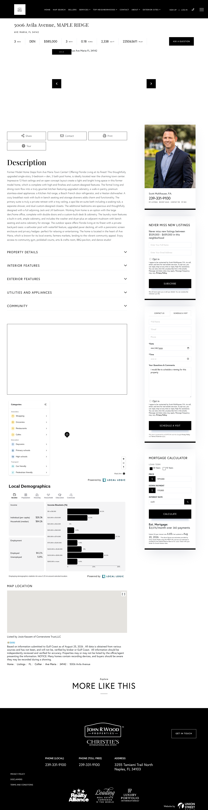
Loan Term (155, 464)
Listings (21, 664)
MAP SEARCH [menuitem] (59, 10)
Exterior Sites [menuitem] (150, 10)
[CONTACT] (181, 41)
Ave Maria (50, 664)
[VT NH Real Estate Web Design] (186, 806)
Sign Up (173, 10)
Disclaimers (16, 779)
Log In (184, 10)
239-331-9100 (193, 9)
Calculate (170, 514)
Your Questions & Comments (162, 365)
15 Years (169, 468)
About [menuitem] (135, 10)
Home (10, 664)
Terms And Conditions (21, 784)
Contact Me (175, 202)
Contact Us (159, 313)
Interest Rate (156, 497)
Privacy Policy (161, 273)
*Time (151, 354)
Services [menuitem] (83, 10)
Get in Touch (184, 734)
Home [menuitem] (47, 10)
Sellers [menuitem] (72, 10)
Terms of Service (157, 436)
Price (151, 474)
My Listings (153, 202)
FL (30, 664)
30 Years (156, 468)
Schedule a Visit (180, 313)
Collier (38, 664)
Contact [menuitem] (124, 10)
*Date (151, 343)
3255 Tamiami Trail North (133, 767)
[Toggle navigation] (202, 9)
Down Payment (156, 485)
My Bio (183, 202)
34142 (63, 664)
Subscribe (170, 283)
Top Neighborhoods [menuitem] (104, 10)
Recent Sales (164, 202)
